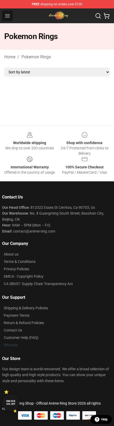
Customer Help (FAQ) (21, 337)
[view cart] (106, 16)
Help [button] (104, 419)
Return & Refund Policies (24, 323)
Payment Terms (16, 315)
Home (9, 56)
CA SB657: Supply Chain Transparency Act (38, 284)
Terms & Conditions (20, 261)
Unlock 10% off (10, 402)
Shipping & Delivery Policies (26, 308)
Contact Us (13, 330)
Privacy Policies (16, 269)
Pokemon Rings (36, 56)
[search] (98, 16)
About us (11, 254)
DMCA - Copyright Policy (23, 276)
